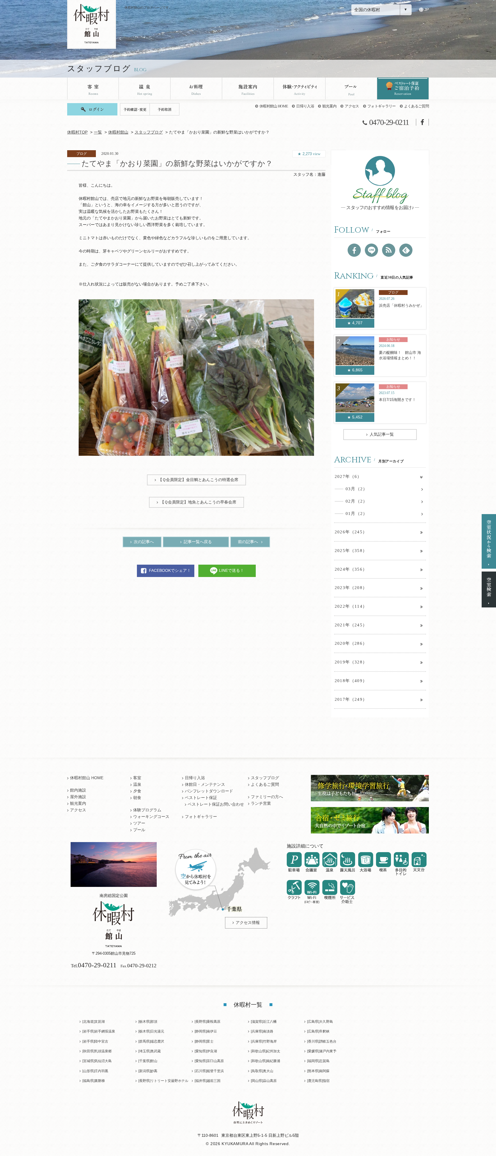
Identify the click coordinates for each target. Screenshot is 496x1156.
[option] (196, 377)
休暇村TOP (77, 132)
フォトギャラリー (381, 106)
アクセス (352, 106)
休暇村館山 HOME (273, 106)
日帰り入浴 (305, 106)
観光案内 (329, 106)
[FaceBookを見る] (354, 250)
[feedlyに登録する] (405, 250)
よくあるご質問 (416, 106)
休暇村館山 (118, 132)
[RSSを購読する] (388, 250)
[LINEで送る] (371, 250)
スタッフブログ (149, 132)
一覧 (98, 132)
